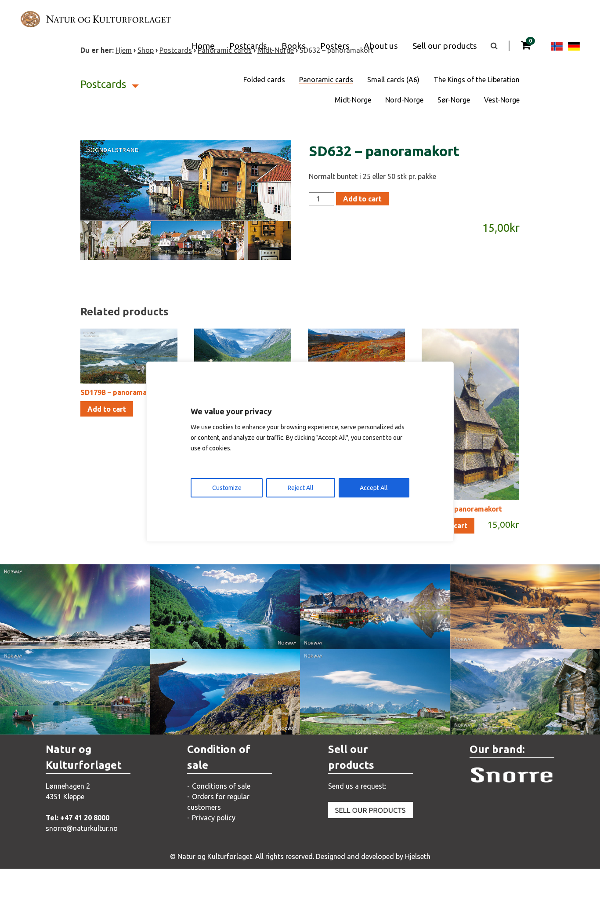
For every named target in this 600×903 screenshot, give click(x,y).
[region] (300, 452)
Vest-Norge (502, 100)
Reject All (301, 487)
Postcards (248, 46)
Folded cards (264, 80)
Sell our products (444, 46)
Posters (335, 46)
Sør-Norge (453, 100)
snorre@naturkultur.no (82, 828)
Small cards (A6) (393, 80)
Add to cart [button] (106, 409)
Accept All (374, 487)
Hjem (124, 50)
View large (68, 616)
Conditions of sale (221, 786)
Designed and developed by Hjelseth (373, 856)
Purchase (66, 633)
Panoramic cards (326, 80)
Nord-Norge (404, 100)
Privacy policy (213, 818)
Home (203, 46)
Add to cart (362, 199)
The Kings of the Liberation (477, 80)
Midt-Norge (353, 100)
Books (294, 46)
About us (381, 46)
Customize (227, 487)
